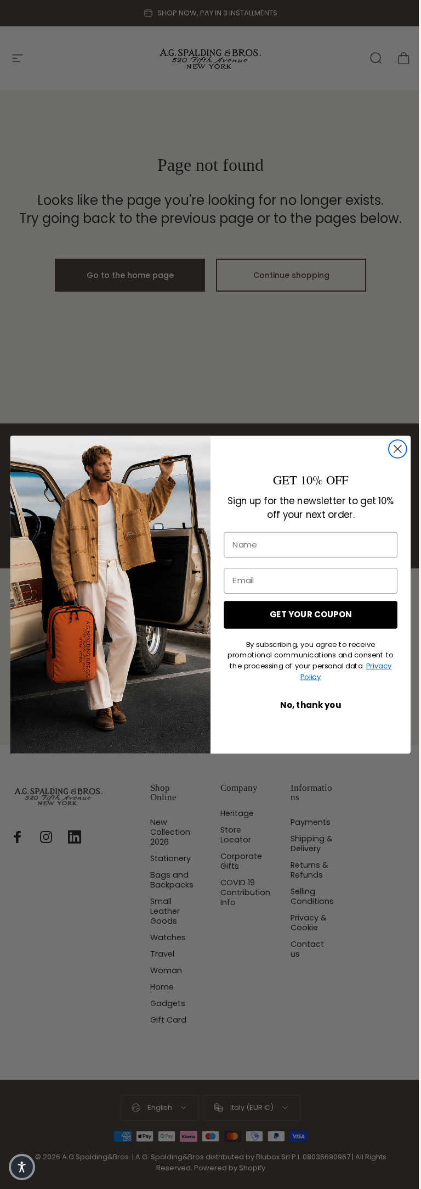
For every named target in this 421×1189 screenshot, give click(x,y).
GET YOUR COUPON (310, 615)
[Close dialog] (398, 449)
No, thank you (310, 705)
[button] (22, 1167)
